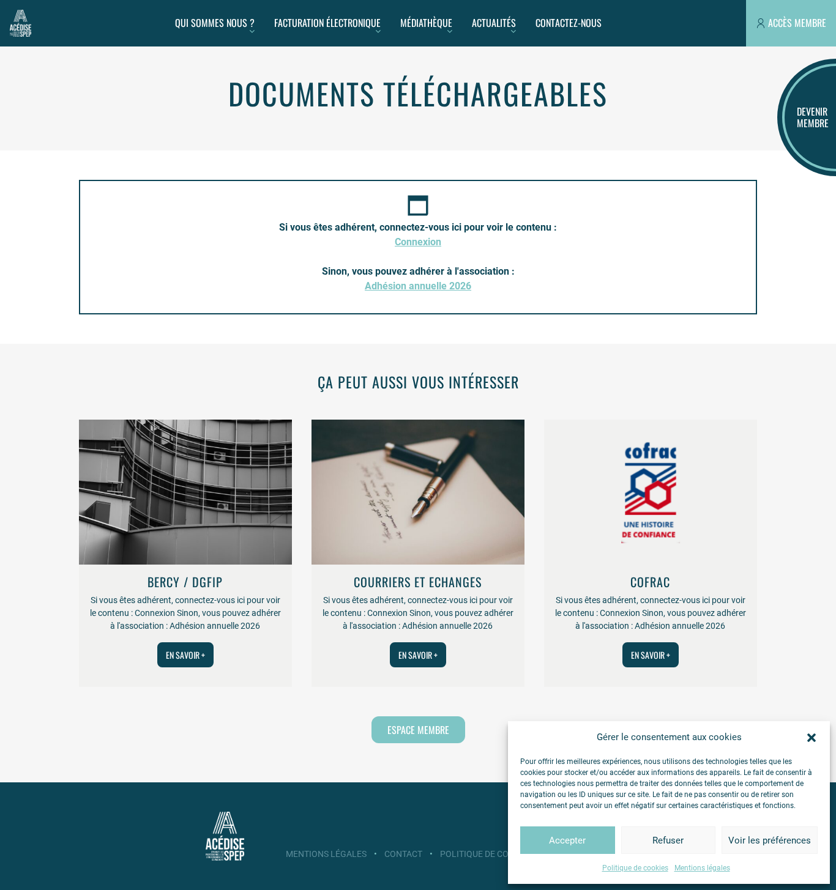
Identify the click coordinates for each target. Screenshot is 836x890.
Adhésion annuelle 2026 (418, 286)
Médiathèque (426, 22)
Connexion (418, 242)
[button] (811, 737)
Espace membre (418, 729)
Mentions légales (702, 868)
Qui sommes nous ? (215, 22)
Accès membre (797, 22)
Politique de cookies (635, 868)
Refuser (668, 840)
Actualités (494, 22)
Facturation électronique (327, 22)
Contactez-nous (569, 22)
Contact (403, 854)
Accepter (567, 840)
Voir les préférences (769, 840)
